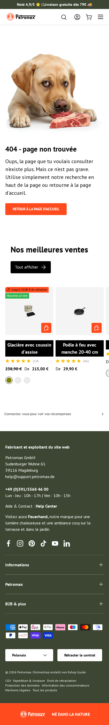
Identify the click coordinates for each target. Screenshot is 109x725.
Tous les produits (45, 690)
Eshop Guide (77, 672)
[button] (89, 17)
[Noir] (27, 380)
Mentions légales (17, 690)
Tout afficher (26, 267)
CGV (8, 681)
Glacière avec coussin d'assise (29, 348)
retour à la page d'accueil (36, 209)
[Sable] (18, 380)
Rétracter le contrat (79, 655)
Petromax (24, 672)
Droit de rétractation (61, 681)
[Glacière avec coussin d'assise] (29, 311)
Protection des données (22, 685)
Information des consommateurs (65, 685)
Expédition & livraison (29, 681)
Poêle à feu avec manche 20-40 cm (79, 348)
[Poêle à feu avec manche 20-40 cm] (80, 311)
